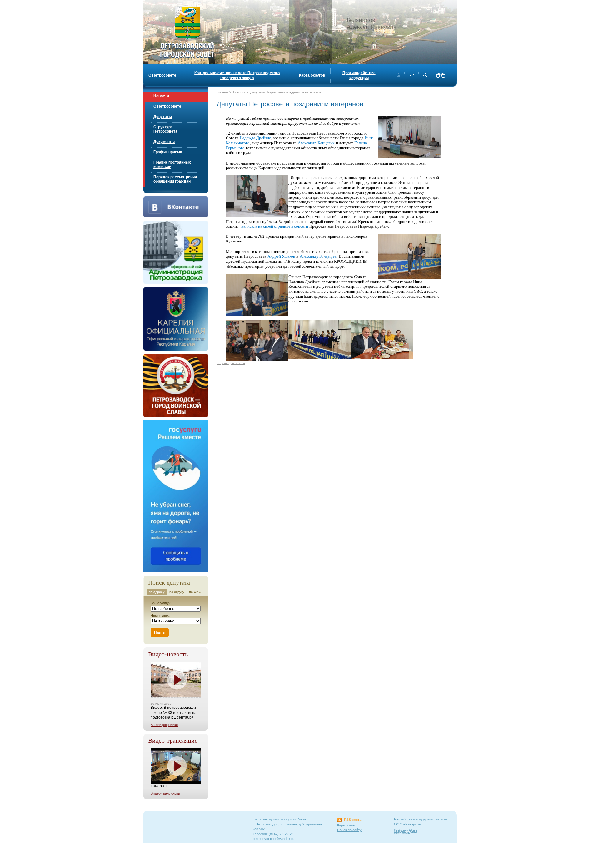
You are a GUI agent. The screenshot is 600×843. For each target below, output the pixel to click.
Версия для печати (231, 363)
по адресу (157, 592)
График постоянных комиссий (172, 164)
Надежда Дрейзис (255, 137)
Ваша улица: (161, 603)
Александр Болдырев (318, 256)
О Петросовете (162, 75)
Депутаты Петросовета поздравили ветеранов (285, 92)
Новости (161, 96)
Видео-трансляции (165, 793)
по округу (176, 592)
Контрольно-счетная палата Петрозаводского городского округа (237, 75)
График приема (167, 152)
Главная (222, 92)
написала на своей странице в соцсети (274, 226)
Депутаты (162, 116)
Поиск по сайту (349, 830)
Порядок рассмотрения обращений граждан (175, 179)
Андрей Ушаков (281, 256)
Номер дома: (161, 615)
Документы (164, 142)
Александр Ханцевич (316, 142)
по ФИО (195, 592)
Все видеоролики (164, 725)
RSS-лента (352, 819)
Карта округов (312, 75)
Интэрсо (412, 824)
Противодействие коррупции (359, 75)
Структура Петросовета (165, 129)
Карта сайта (346, 825)
